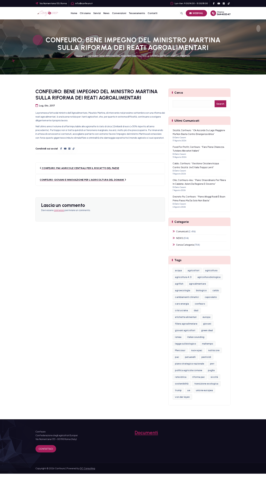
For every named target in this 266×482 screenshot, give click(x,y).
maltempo (207, 343)
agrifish (179, 283)
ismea (178, 336)
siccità (214, 376)
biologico (201, 290)
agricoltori (193, 270)
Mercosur (180, 350)
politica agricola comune (188, 370)
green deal (207, 330)
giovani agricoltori (185, 330)
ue (188, 390)
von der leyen (182, 396)
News (106, 13)
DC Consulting (87, 468)
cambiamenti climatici (187, 297)
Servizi (97, 13)
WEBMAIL (197, 13)
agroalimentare (197, 283)
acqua (178, 270)
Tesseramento (137, 13)
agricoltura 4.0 (183, 277)
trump (178, 390)
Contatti (152, 13)
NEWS (179, 238)
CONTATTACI (46, 448)
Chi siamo (85, 13)
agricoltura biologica (208, 277)
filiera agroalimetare (186, 323)
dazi (196, 310)
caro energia (182, 303)
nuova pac (196, 350)
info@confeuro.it (84, 3)
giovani (207, 323)
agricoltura (211, 270)
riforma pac (198, 376)
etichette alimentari (186, 317)
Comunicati (182, 231)
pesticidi (206, 356)
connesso (59, 210)
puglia (211, 370)
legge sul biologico (185, 343)
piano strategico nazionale (189, 363)
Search (220, 103)
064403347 (224, 14)
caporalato (211, 297)
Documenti (146, 433)
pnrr (212, 363)
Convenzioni (119, 13)
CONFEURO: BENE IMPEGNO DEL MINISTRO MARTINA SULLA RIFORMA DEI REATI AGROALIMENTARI (138, 56)
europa (206, 317)
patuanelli (190, 356)
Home (74, 13)
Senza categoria (185, 244)
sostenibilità (181, 383)
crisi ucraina (181, 310)
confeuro (200, 303)
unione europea (204, 390)
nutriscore (214, 350)
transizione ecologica (206, 383)
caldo (216, 290)
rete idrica (180, 376)
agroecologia (182, 290)
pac (177, 356)
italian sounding (195, 336)
